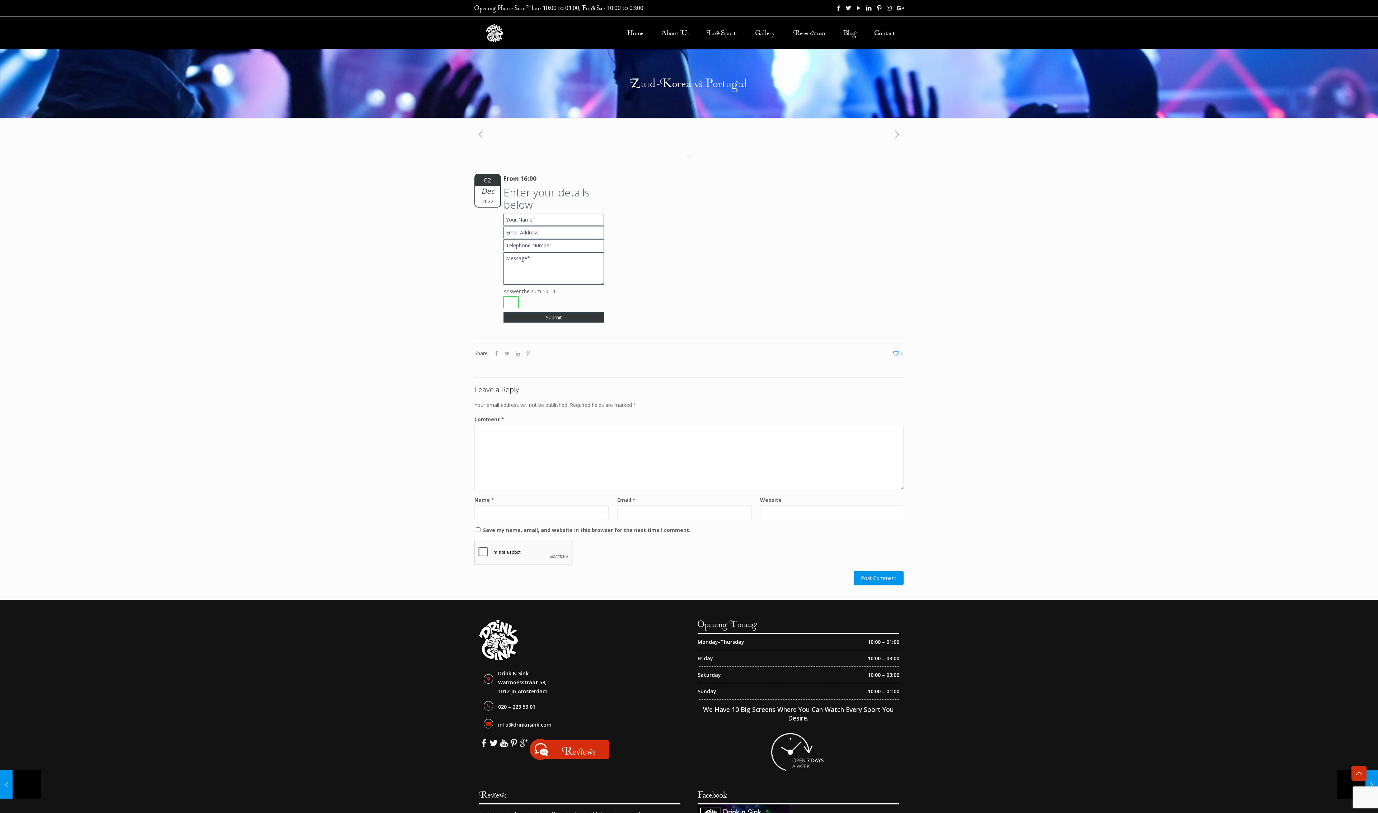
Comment (489, 419)
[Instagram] (889, 7)
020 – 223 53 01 (516, 706)
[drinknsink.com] (495, 32)
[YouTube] (859, 7)
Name (484, 499)
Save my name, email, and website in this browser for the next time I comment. (586, 530)
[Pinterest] (879, 7)
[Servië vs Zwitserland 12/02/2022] (1357, 784)
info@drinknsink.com (525, 724)
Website (771, 499)
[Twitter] (849, 7)
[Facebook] (838, 7)
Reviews (578, 751)
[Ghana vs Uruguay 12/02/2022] (20, 784)
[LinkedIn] (869, 7)
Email (626, 499)
